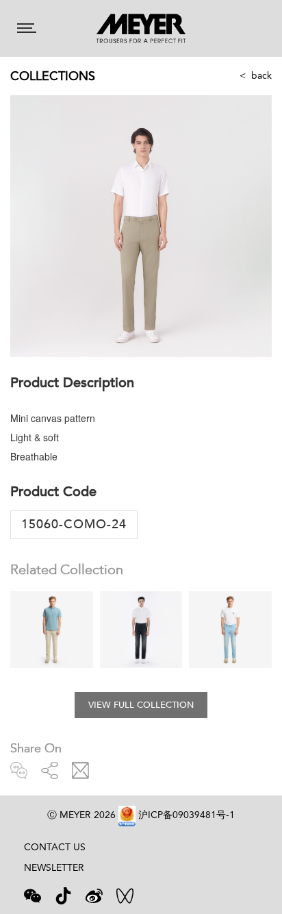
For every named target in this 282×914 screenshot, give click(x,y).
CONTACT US (55, 846)
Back (261, 75)
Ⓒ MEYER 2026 (81, 814)
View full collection (141, 705)
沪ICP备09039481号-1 (186, 814)
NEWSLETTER (54, 867)
